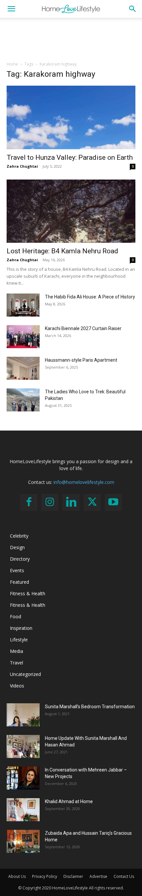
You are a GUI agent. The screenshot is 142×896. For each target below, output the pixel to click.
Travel (16, 662)
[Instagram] (50, 502)
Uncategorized (25, 674)
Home (12, 64)
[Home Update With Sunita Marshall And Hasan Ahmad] (23, 746)
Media (16, 651)
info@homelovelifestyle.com (83, 482)
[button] (11, 9)
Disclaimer (73, 876)
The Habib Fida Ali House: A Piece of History (90, 296)
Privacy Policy (44, 876)
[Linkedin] (71, 502)
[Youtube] (113, 502)
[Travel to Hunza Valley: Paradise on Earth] (71, 117)
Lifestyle (19, 639)
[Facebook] (28, 502)
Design (17, 547)
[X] (92, 502)
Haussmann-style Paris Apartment (81, 360)
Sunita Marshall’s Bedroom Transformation (90, 706)
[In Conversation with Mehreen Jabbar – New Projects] (23, 778)
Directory (20, 559)
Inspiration (21, 628)
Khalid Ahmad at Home (69, 801)
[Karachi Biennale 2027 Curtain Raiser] (23, 336)
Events (17, 570)
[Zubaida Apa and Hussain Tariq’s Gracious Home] (23, 841)
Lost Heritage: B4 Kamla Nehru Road (62, 251)
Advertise (98, 876)
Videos (17, 686)
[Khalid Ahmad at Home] (23, 809)
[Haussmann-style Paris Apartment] (23, 368)
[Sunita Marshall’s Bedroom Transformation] (23, 714)
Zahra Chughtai (22, 166)
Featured (19, 582)
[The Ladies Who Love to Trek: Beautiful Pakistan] (23, 399)
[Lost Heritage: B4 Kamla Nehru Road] (71, 211)
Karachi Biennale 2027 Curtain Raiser (83, 328)
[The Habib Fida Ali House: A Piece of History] (23, 305)
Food (15, 616)
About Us (17, 876)
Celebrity (19, 536)
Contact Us (124, 876)
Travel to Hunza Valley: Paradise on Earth (70, 157)
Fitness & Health (27, 593)
